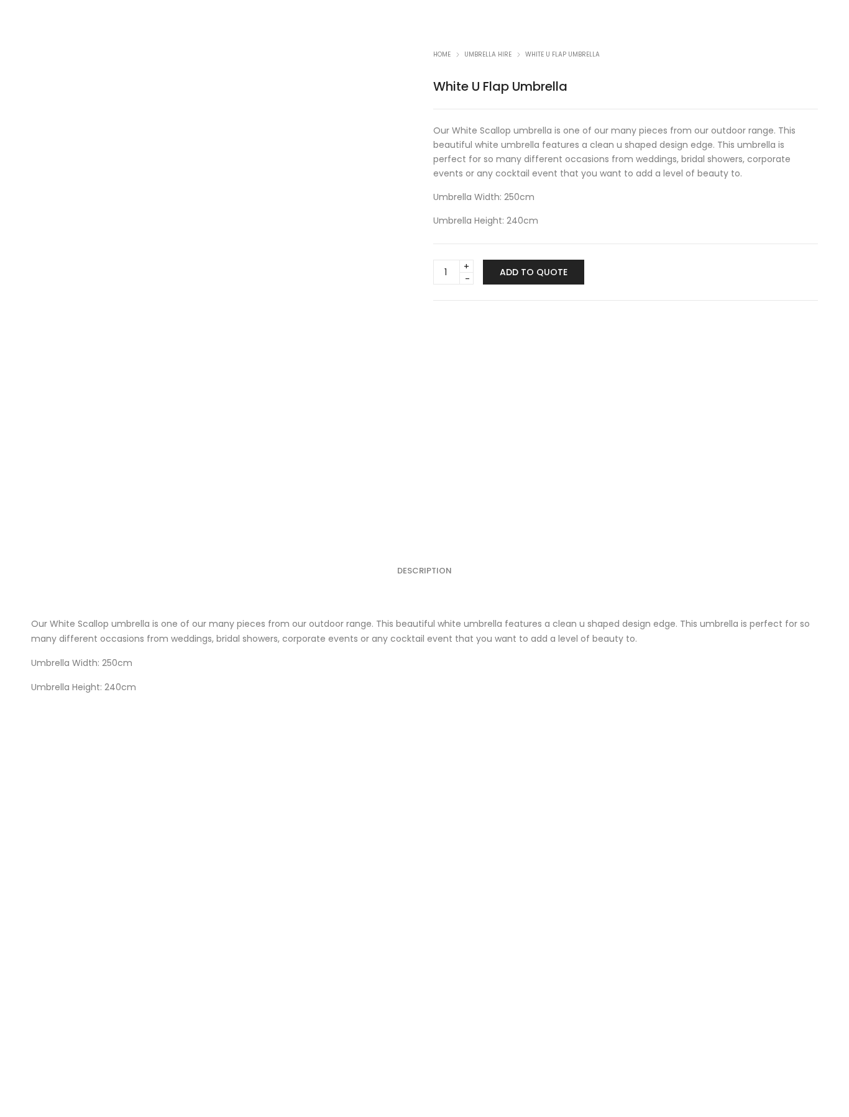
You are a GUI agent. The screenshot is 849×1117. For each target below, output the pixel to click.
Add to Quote (533, 272)
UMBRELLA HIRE (488, 54)
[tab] (424, 571)
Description (424, 571)
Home (442, 54)
